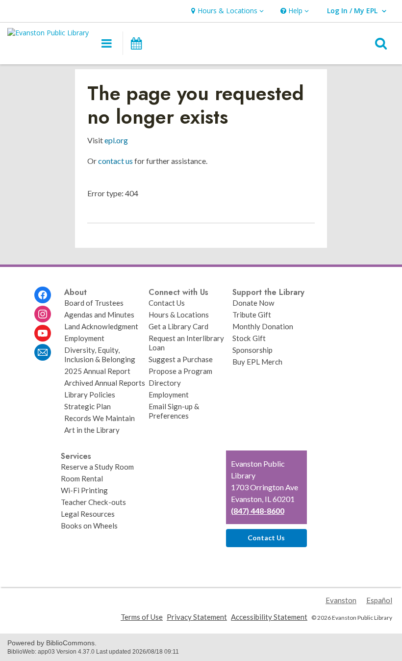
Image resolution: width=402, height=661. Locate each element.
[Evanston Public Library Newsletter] (42, 352)
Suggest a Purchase (181, 359)
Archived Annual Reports (104, 382)
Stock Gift (249, 338)
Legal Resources (88, 513)
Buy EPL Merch (257, 361)
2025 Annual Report (97, 371)
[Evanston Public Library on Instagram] (42, 314)
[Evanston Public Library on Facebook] (42, 295)
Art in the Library (92, 429)
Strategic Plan (87, 406)
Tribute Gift (251, 314)
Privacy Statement (197, 616)
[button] (226, 11)
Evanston (341, 600)
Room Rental (82, 478)
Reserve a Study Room (97, 466)
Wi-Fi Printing (84, 490)
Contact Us (167, 302)
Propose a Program (180, 371)
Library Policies (89, 394)
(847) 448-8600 (257, 510)
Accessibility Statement (269, 616)
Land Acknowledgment (101, 326)
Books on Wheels (89, 525)
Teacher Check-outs (93, 502)
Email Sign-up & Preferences (174, 411)
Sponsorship (252, 349)
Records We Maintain (99, 418)
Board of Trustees (94, 302)
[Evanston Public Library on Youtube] (42, 333)
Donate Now (253, 302)
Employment (84, 338)
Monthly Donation (262, 326)
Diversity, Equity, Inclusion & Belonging (99, 354)
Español (379, 600)
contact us (115, 160)
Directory (165, 382)
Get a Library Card (178, 326)
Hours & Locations (179, 314)
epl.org (116, 140)
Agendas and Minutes (99, 314)
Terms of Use (142, 616)
